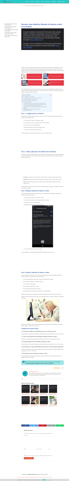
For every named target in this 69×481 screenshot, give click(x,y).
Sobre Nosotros (61, 1)
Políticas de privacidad (33, 477)
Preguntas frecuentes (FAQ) (26, 101)
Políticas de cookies (24, 477)
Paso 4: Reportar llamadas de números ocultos (29, 100)
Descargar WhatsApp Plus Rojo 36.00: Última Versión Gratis (10, 27)
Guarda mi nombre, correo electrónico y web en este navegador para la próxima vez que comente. (38, 455)
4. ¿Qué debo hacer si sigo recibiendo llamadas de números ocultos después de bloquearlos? (35, 107)
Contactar (44, 477)
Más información (48, 479)
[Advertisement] (12, 13)
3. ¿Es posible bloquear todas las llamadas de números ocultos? (32, 105)
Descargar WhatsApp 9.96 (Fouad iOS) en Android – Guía (11, 36)
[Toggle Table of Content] (50, 95)
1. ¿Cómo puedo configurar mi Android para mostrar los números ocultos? (34, 103)
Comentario (26, 435)
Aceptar (44, 479)
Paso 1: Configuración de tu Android (28, 96)
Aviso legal (19, 477)
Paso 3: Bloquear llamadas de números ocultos (30, 99)
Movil (42, 1)
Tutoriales (53, 1)
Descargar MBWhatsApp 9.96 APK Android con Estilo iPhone (11, 30)
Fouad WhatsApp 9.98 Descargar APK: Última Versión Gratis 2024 (11, 33)
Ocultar (32, 1)
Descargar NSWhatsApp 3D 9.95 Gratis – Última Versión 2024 (11, 25)
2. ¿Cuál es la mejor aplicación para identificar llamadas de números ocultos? (35, 104)
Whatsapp (47, 1)
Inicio (27, 1)
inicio (22, 5)
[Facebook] (22, 378)
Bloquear (37, 1)
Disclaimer (39, 477)
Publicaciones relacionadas (27, 110)
